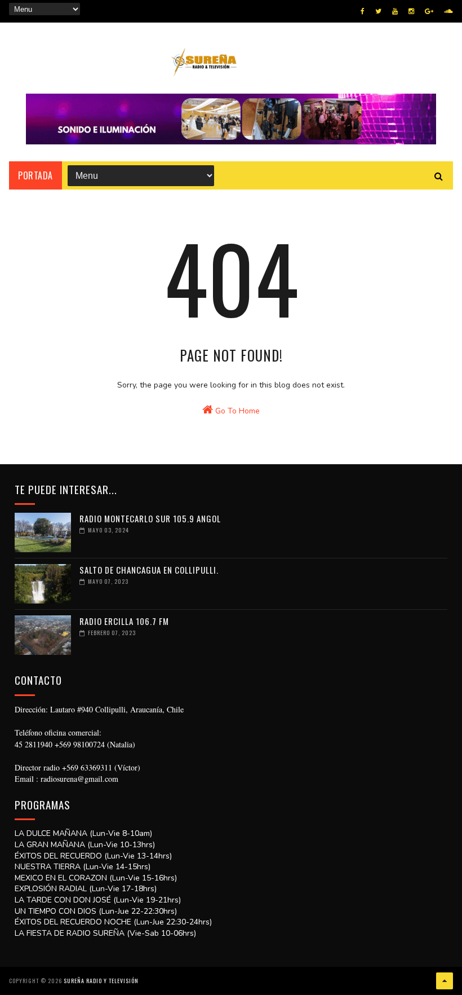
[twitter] (378, 11)
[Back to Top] (444, 980)
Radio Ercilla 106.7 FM (124, 621)
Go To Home (236, 411)
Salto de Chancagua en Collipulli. (149, 569)
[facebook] (362, 11)
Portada (35, 175)
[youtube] (395, 11)
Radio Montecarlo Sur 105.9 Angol (150, 518)
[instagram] (411, 11)
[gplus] (429, 11)
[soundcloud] (448, 11)
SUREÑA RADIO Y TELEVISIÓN (101, 980)
